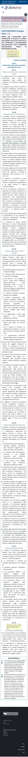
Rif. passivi (19, 24)
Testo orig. (5, 27)
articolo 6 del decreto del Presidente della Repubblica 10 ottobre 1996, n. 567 (14, 143)
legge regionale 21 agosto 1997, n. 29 (14, 239)
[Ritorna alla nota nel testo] (1, 663)
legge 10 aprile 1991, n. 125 (14, 590)
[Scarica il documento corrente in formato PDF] (25, 21)
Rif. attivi (12, 24)
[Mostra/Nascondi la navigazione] (2, 7)
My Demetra (22, 2)
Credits (23, 752)
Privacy (23, 743)
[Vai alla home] (3, 12)
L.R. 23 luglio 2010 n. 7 (13, 54)
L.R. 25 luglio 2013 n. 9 (13, 56)
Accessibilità (23, 746)
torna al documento (20, 60)
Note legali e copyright (21, 749)
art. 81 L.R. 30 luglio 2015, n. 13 (14, 626)
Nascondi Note (13, 27)
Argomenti (5, 24)
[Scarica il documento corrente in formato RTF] (23, 21)
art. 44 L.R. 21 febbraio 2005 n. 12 (14, 661)
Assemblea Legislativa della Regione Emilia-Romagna (9, 2)
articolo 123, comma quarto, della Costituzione (14, 532)
